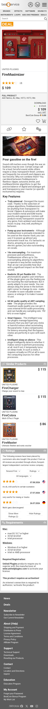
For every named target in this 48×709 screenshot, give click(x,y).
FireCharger (10, 388)
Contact (7, 668)
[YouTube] (31, 706)
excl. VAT (42, 112)
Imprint (7, 674)
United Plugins (10, 69)
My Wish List (9, 699)
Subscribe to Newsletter (14, 615)
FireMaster (9, 442)
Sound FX (42, 11)
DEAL (7, 24)
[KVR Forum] (14, 706)
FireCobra (9, 415)
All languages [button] (22, 476)
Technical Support (11, 652)
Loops (17, 15)
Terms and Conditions (13, 636)
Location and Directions (14, 671)
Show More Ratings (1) (13, 515)
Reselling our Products (14, 658)
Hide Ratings (34, 514)
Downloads (9, 655)
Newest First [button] (11, 471)
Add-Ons (26, 15)
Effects (18, 11)
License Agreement (12, 633)
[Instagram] (37, 706)
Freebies (35, 15)
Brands (6, 11)
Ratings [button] (33, 471)
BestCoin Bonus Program (15, 696)
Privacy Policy (10, 639)
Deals (44, 15)
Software (30, 11)
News (7, 598)
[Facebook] (21, 706)
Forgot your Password (13, 693)
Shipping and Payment (14, 627)
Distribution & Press (12, 630)
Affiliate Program (11, 642)
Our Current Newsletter (14, 618)
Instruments (7, 15)
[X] (26, 706)
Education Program (12, 684)
